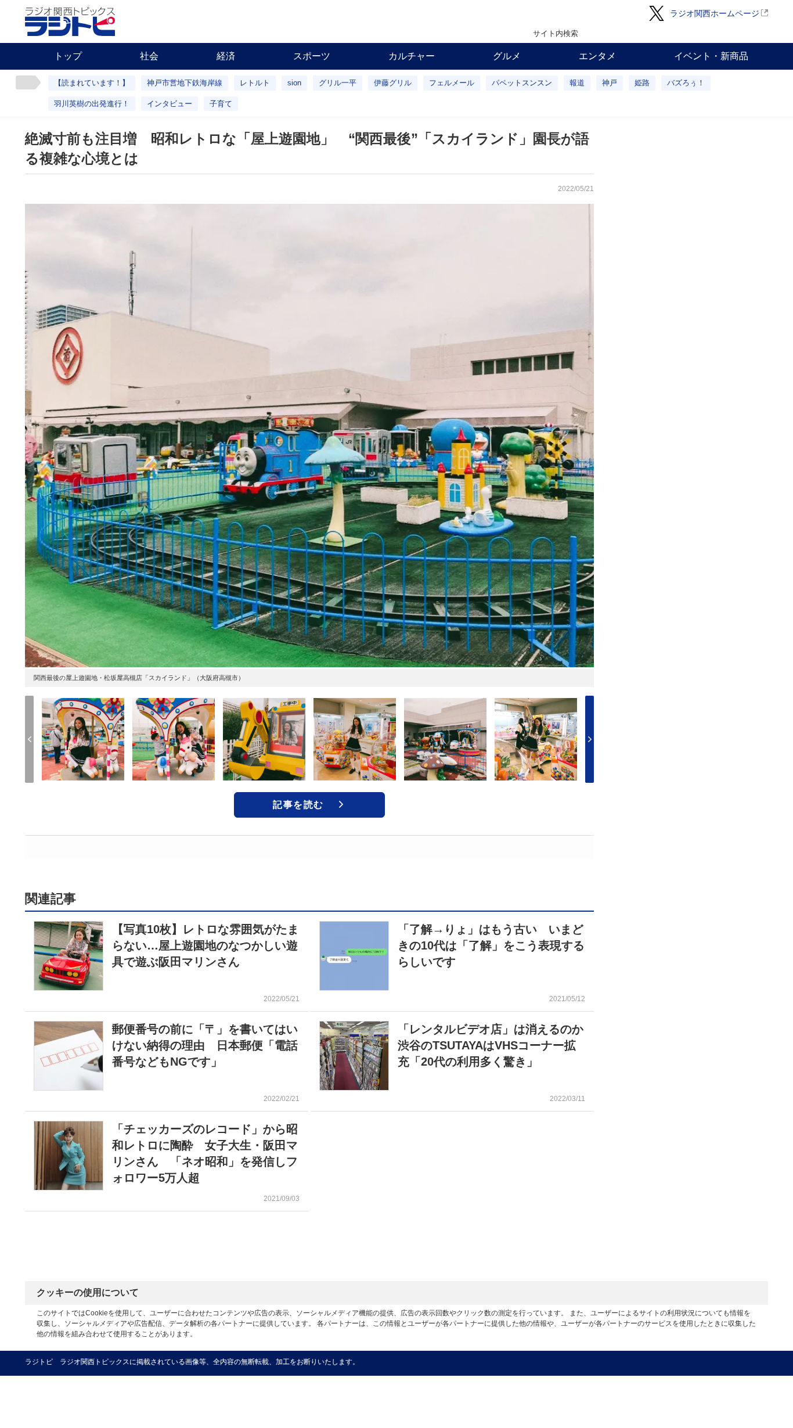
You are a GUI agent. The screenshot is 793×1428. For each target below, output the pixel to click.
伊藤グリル (393, 82)
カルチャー (411, 56)
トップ (68, 56)
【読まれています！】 (91, 82)
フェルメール (451, 82)
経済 (226, 56)
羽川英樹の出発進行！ (91, 103)
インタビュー (169, 103)
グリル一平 (337, 82)
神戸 (609, 82)
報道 (577, 82)
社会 (149, 56)
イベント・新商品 (711, 56)
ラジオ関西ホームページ (714, 13)
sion (294, 82)
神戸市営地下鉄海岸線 (184, 82)
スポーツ (311, 56)
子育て (221, 103)
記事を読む (298, 805)
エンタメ (597, 56)
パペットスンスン (522, 82)
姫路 (642, 82)
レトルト (255, 82)
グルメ (507, 56)
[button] (589, 739)
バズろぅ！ (686, 82)
